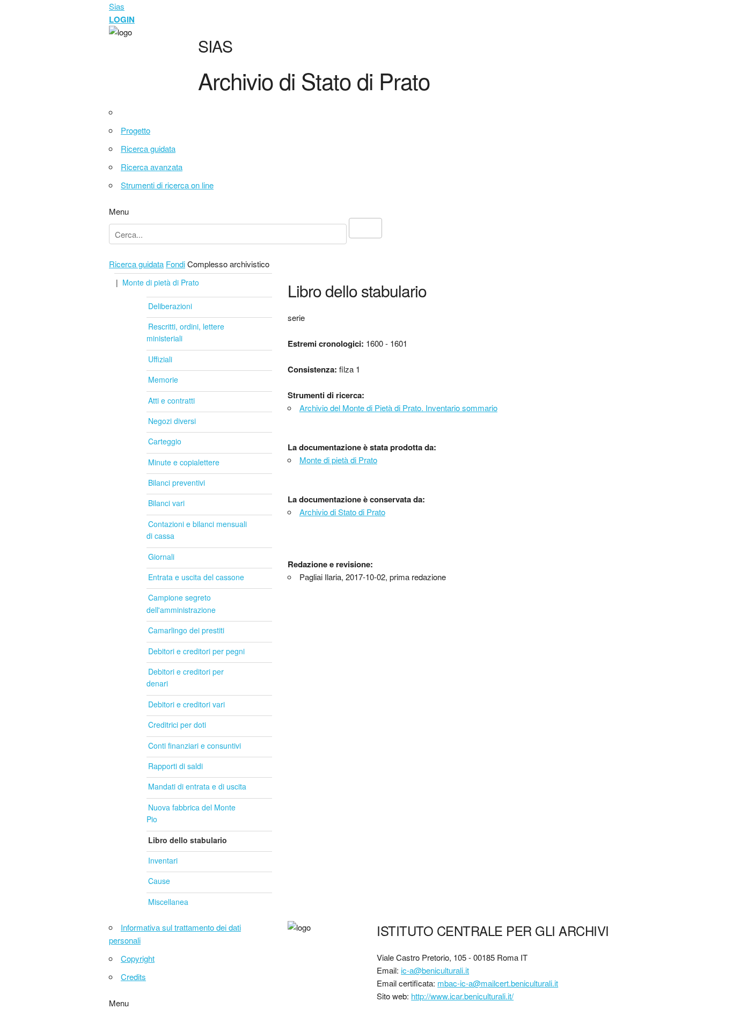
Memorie (163, 379)
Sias (116, 6)
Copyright (138, 958)
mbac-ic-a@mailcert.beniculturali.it (497, 983)
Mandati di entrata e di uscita (197, 786)
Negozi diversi (172, 420)
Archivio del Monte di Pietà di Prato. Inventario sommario (398, 407)
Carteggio (164, 441)
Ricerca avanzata (151, 166)
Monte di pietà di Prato (160, 282)
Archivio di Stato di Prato (342, 511)
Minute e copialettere (183, 462)
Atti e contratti (171, 400)
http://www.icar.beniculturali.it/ (462, 996)
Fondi (175, 263)
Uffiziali (160, 359)
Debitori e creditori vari (186, 704)
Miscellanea (168, 901)
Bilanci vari (166, 503)
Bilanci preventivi (176, 482)
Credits (133, 976)
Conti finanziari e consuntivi (194, 745)
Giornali (161, 556)
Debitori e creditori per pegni (196, 651)
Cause (159, 880)
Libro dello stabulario (187, 840)
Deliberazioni (170, 306)
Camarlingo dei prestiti (186, 630)
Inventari (163, 860)
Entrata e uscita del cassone (196, 577)
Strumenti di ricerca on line (167, 185)
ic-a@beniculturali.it (435, 970)
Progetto (135, 130)
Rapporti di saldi (175, 766)
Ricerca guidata (148, 148)
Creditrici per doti (177, 724)
